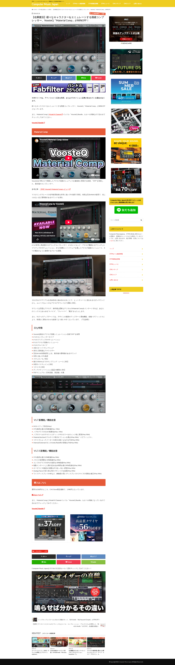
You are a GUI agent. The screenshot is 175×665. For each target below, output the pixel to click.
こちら (111, 240)
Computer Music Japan (45, 4)
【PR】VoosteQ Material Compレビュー (54, 189)
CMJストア (127, 3)
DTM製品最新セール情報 (40, 551)
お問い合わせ (138, 3)
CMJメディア (117, 3)
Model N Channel (55, 114)
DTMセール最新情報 (79, 3)
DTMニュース (105, 3)
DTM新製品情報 (93, 3)
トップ (68, 3)
